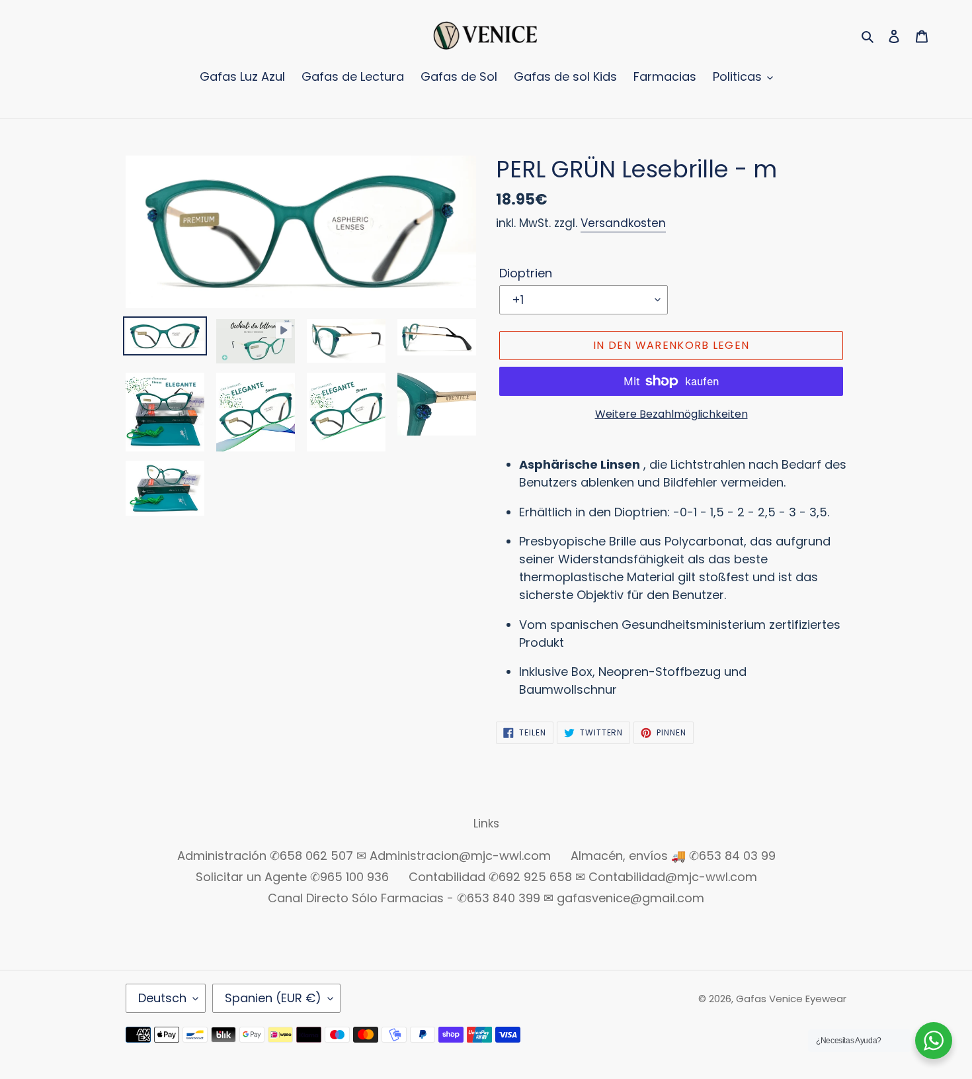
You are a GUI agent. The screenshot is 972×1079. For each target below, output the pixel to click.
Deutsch (162, 998)
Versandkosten (623, 223)
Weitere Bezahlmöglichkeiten (671, 414)
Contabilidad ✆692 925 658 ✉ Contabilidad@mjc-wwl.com (583, 876)
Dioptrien (525, 273)
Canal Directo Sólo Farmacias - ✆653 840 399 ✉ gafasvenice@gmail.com (486, 898)
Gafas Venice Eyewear (791, 999)
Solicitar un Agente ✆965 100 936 (292, 876)
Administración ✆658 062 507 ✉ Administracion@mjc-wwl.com (364, 855)
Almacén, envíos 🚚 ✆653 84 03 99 (673, 855)
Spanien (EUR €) (273, 998)
